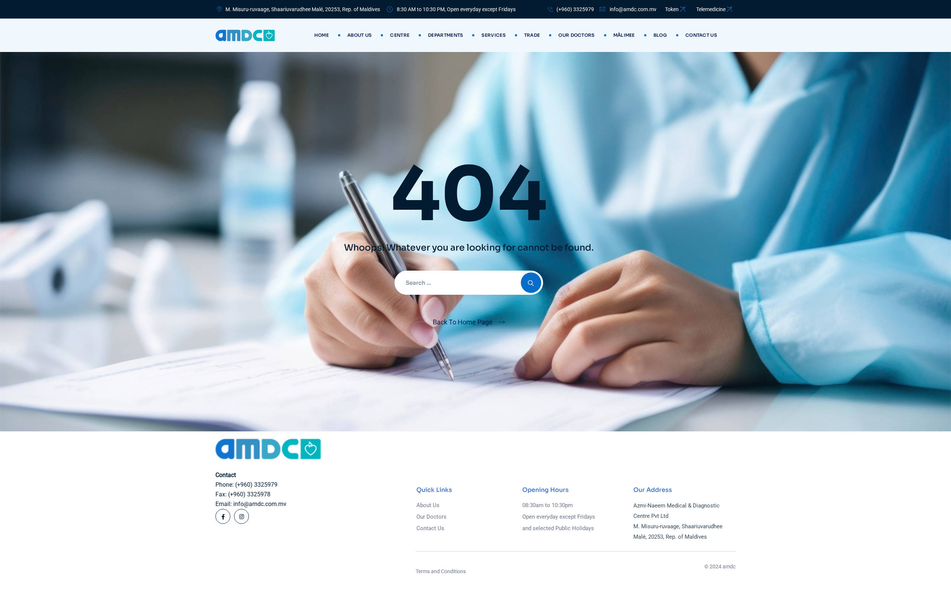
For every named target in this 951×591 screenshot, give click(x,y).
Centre (399, 35)
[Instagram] (241, 516)
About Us (359, 35)
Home (321, 35)
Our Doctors (576, 35)
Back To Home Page (463, 322)
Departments (445, 35)
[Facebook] (222, 516)
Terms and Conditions (441, 571)
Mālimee (624, 35)
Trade (532, 35)
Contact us (701, 35)
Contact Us (430, 528)
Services (493, 35)
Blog (660, 35)
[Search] (531, 282)
